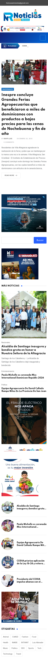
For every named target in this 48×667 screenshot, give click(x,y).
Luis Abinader (37, 642)
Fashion (25, 637)
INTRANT (25, 642)
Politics (14, 648)
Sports (31, 648)
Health (5, 642)
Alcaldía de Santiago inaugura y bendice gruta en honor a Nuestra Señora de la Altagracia (23, 350)
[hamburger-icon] (43, 38)
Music (5, 648)
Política (4, 385)
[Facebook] (32, 3)
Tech (39, 648)
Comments (9, 142)
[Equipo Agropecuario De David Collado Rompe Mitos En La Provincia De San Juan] (7, 544)
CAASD (15, 637)
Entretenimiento (7, 371)
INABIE (14, 642)
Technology (7, 654)
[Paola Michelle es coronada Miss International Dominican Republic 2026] (7, 525)
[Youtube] (40, 3)
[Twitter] (36, 3)
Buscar (40, 240)
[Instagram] (44, 3)
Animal (6, 637)
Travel (18, 654)
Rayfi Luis (8, 139)
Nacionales (5, 342)
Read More (9, 175)
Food (34, 637)
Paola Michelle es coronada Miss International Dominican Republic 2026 (32, 527)
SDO (23, 648)
